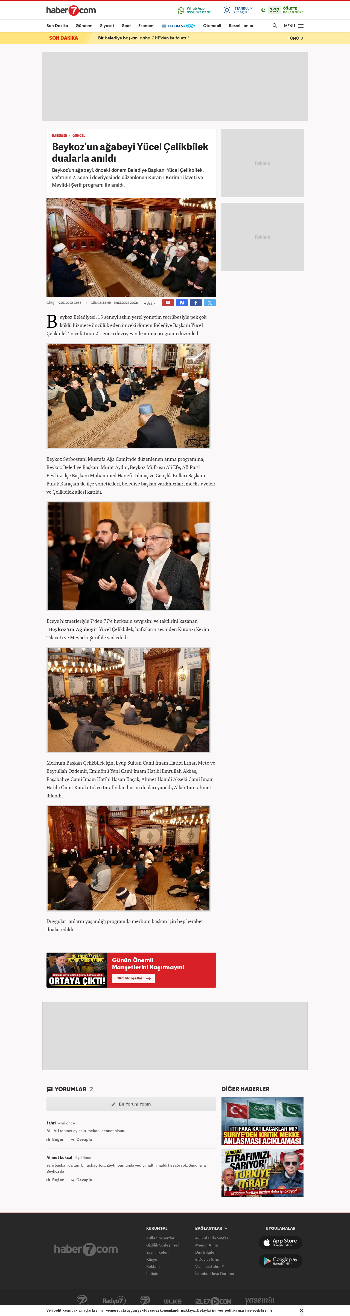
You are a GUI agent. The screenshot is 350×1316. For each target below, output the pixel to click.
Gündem (84, 26)
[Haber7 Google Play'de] (280, 1261)
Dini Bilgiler (205, 1252)
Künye (151, 1259)
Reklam (153, 1266)
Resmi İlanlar (241, 26)
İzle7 (213, 1301)
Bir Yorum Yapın (134, 1104)
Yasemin (260, 1301)
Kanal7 (82, 1301)
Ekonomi (146, 26)
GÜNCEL (78, 136)
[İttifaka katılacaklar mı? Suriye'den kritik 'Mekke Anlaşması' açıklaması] (262, 1120)
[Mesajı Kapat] (302, 1310)
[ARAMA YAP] (274, 25)
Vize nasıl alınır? (209, 1266)
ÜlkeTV (173, 1301)
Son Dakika (57, 26)
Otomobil (212, 26)
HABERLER (59, 136)
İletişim (152, 1273)
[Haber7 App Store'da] (280, 1243)
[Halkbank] (178, 25)
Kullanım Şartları (161, 1237)
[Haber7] (71, 10)
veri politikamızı (231, 1310)
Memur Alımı (206, 1245)
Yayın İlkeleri (157, 1252)
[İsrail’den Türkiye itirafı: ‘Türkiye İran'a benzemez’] (262, 1172)
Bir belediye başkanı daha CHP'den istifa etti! (143, 38)
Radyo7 (114, 1301)
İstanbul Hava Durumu (214, 1273)
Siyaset (107, 26)
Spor (126, 26)
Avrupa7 (145, 1301)
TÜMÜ (294, 38)
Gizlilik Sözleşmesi (162, 1245)
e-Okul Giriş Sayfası (212, 1237)
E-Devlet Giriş (207, 1259)
